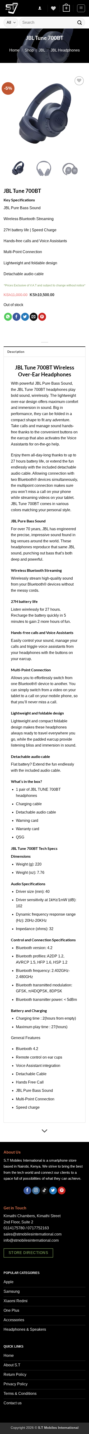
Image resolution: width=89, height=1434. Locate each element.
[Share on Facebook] (16, 317)
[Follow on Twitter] (53, 1191)
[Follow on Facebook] (27, 1191)
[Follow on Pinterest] (62, 1191)
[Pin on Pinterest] (42, 317)
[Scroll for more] (45, 1131)
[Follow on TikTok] (44, 1191)
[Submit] (79, 22)
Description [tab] (15, 352)
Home (14, 50)
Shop (29, 50)
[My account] (40, 8)
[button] (66, 8)
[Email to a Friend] (33, 317)
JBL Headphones (65, 50)
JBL (42, 50)
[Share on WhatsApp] (8, 317)
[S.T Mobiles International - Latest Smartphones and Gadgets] (18, 8)
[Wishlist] (53, 8)
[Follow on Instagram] (36, 1191)
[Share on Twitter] (25, 317)
